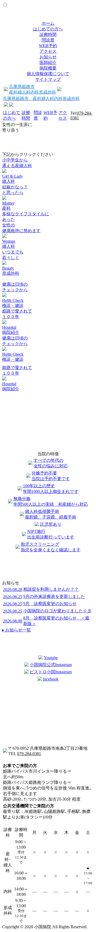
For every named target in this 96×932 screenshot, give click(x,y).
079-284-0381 (29, 753)
